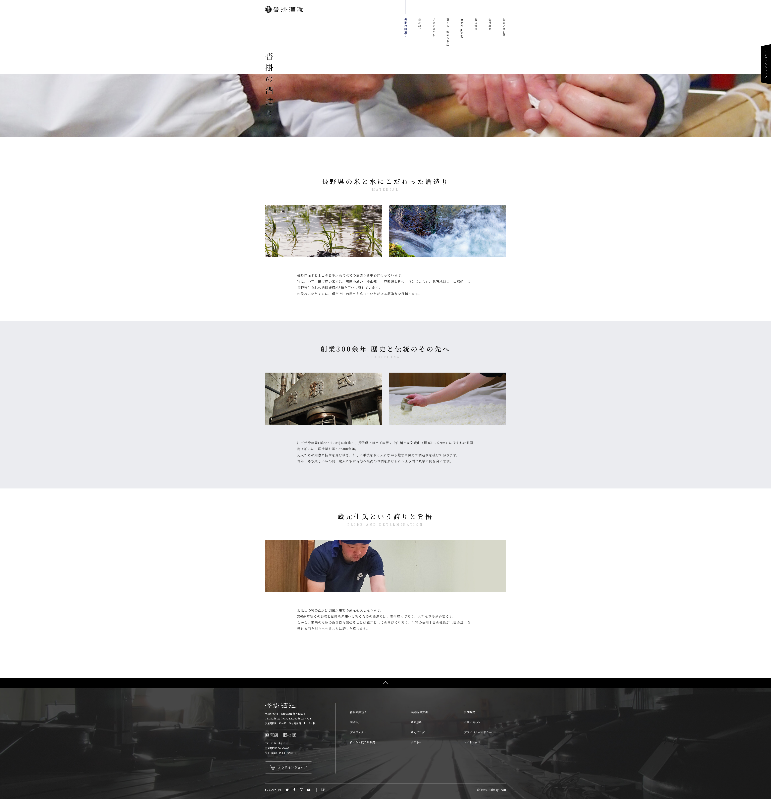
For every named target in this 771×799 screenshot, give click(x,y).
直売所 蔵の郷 (419, 712)
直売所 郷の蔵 (462, 28)
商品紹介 (420, 24)
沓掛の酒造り (406, 27)
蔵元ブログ (418, 732)
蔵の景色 (476, 24)
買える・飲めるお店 (362, 742)
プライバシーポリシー (478, 732)
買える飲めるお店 (448, 32)
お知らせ (416, 742)
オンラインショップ (766, 64)
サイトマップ (472, 742)
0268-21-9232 (279, 743)
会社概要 (490, 24)
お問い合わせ (504, 27)
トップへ (385, 683)
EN (323, 790)
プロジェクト (434, 27)
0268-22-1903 (279, 718)
